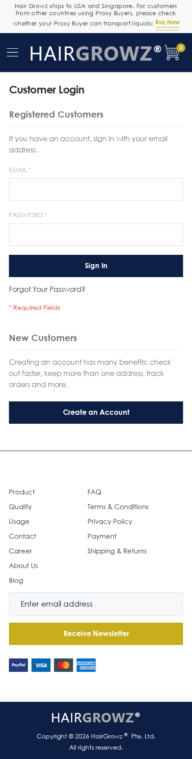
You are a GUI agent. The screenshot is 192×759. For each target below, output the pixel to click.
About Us (23, 565)
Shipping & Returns (117, 551)
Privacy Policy (110, 521)
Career (20, 551)
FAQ (94, 492)
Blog (16, 580)
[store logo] (96, 52)
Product (22, 492)
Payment (102, 536)
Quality (20, 506)
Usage (19, 521)
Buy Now (167, 21)
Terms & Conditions (118, 506)
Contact (22, 536)
